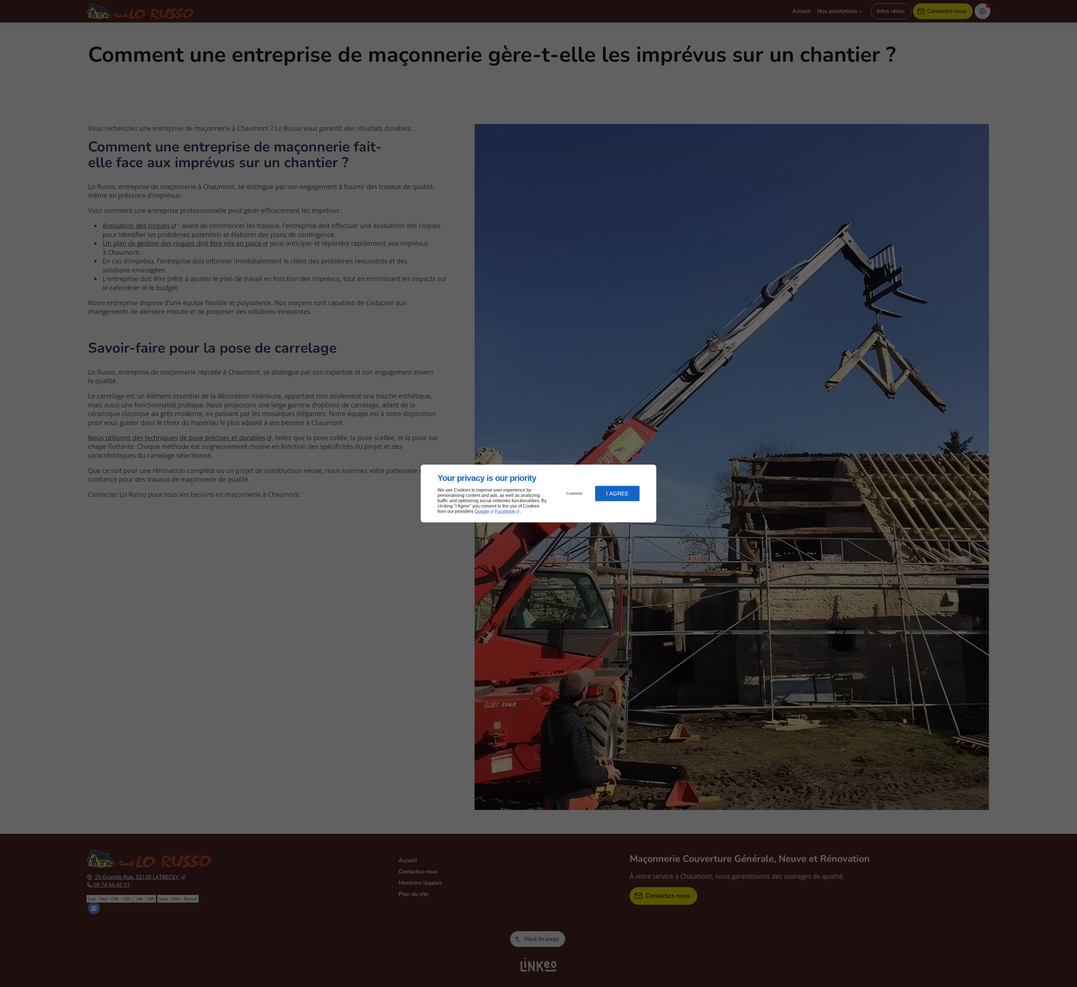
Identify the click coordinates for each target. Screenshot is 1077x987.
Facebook (505, 511)
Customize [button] (574, 493)
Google (482, 511)
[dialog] (538, 494)
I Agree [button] (617, 493)
